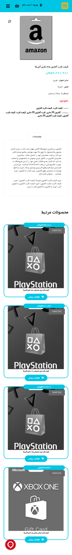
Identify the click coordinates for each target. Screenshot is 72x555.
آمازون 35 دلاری (53, 112)
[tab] (37, 136)
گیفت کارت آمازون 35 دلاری (50, 116)
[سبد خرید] (17, 6)
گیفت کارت (57, 108)
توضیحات (37, 136)
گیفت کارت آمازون (44, 108)
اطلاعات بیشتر (34, 297)
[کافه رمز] (64, 5)
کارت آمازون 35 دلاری (36, 112)
